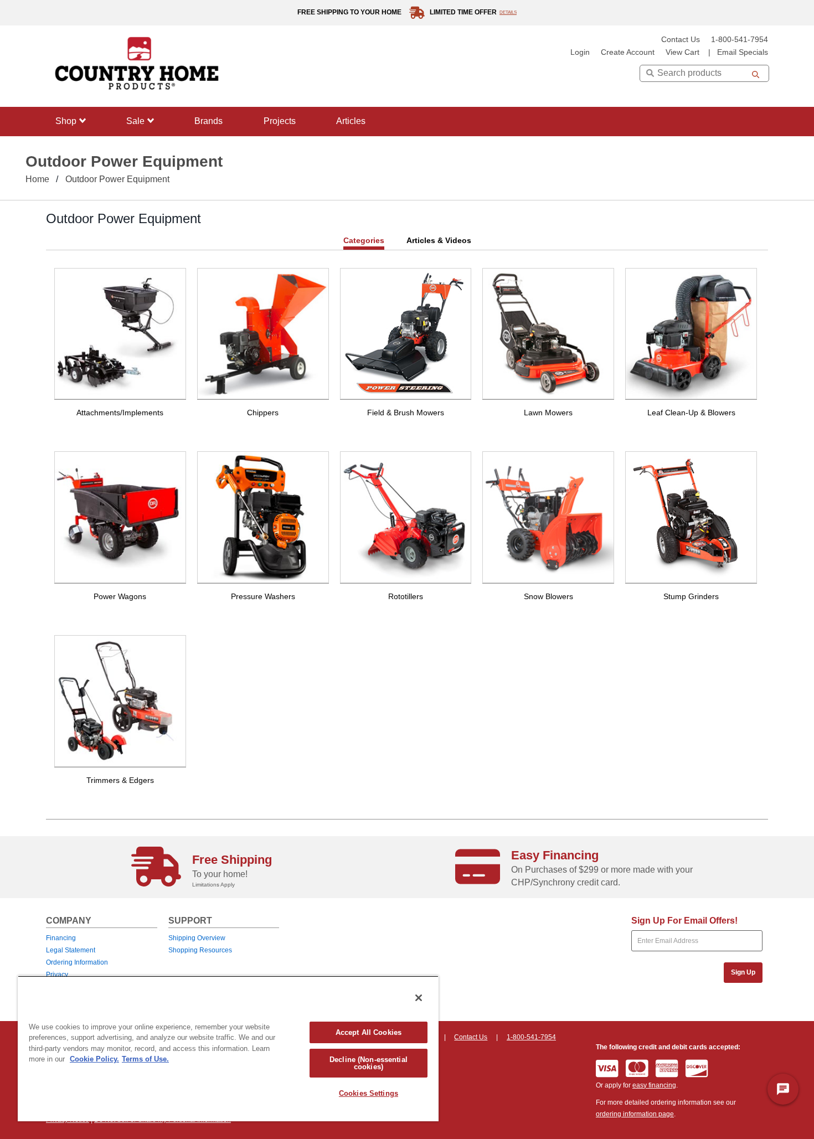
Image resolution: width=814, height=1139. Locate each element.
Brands (208, 121)
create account (628, 52)
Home (37, 179)
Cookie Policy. (94, 1059)
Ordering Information (77, 962)
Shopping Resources (200, 950)
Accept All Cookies (368, 1032)
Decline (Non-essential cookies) (368, 1063)
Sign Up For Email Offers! (684, 920)
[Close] (418, 998)
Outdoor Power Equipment (117, 179)
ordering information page (635, 1114)
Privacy (57, 974)
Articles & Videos (438, 240)
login (580, 52)
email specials (742, 52)
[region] (228, 1048)
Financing (61, 938)
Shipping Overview (196, 938)
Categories (363, 240)
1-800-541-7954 (739, 39)
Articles (350, 121)
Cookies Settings (368, 1093)
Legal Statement (70, 950)
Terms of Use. (145, 1059)
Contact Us (680, 39)
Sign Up (743, 972)
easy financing (654, 1085)
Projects (280, 121)
